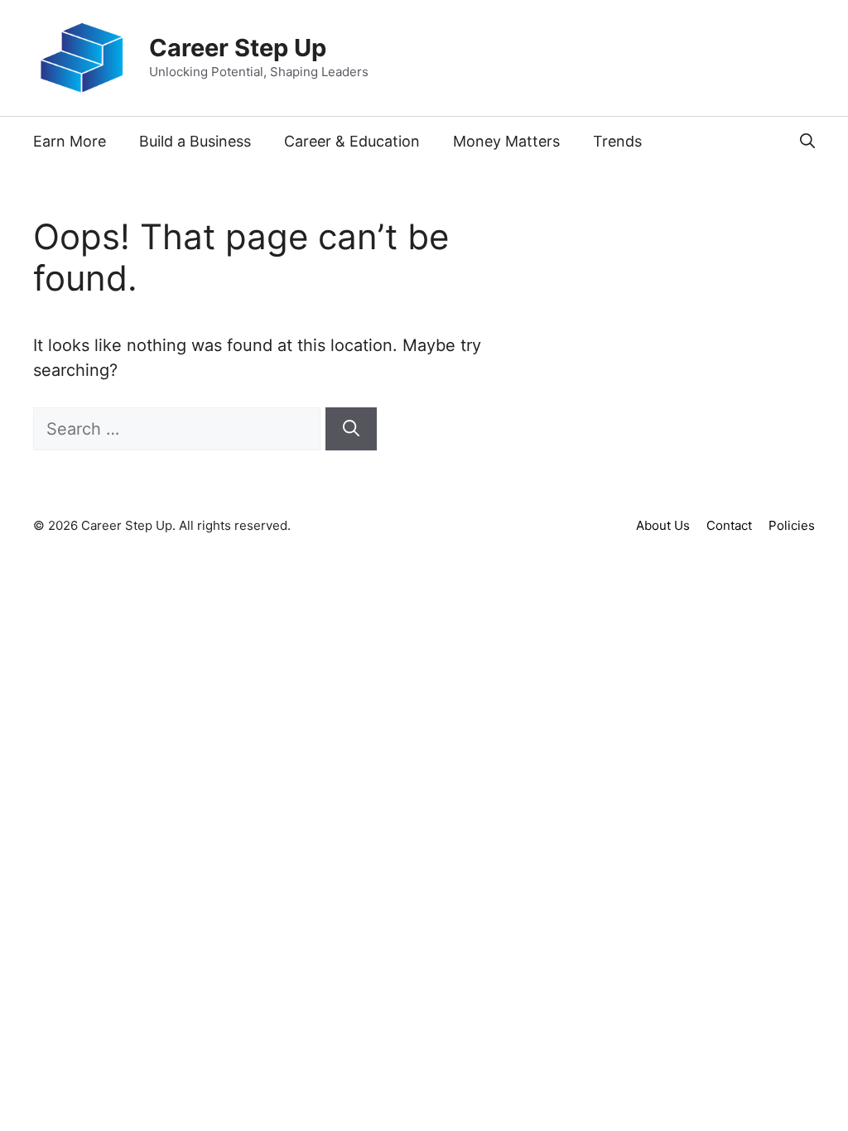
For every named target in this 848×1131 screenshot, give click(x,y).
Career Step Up (237, 47)
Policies (791, 525)
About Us (663, 525)
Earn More (69, 141)
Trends (617, 141)
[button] (807, 141)
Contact (729, 525)
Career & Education (352, 141)
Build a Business (195, 141)
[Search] (351, 428)
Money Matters (506, 141)
